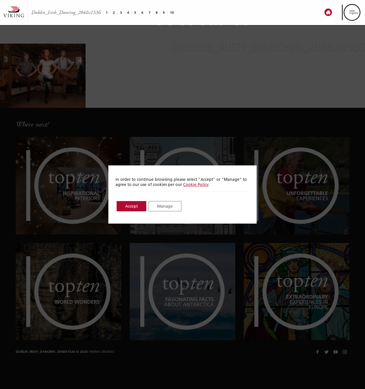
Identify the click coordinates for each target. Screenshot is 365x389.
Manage (165, 206)
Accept (131, 206)
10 (172, 12)
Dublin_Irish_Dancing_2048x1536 (66, 12)
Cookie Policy (195, 184)
